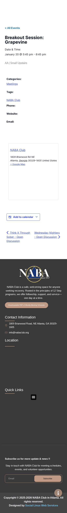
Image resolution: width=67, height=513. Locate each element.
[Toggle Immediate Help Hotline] (58, 493)
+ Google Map (17, 164)
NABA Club (13, 100)
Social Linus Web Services (41, 505)
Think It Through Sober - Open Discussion (18, 237)
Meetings (12, 83)
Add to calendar (23, 217)
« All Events (12, 28)
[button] (33, 397)
